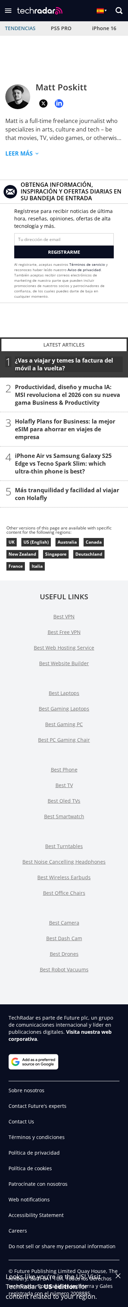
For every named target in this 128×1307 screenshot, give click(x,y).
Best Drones (64, 953)
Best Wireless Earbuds (64, 877)
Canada (94, 542)
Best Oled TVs (64, 800)
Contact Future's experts (37, 1106)
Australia (67, 542)
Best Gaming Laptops (64, 708)
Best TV (64, 785)
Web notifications (29, 1199)
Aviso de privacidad (84, 269)
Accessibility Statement (36, 1215)
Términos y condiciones (37, 1137)
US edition (60, 1286)
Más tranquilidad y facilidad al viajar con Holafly (67, 494)
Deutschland (88, 554)
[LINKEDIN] (59, 103)
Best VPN (64, 616)
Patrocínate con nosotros (38, 1183)
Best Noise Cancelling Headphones (64, 861)
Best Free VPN (64, 632)
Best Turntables (64, 846)
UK (12, 542)
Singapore (55, 554)
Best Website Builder (64, 663)
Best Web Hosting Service (64, 647)
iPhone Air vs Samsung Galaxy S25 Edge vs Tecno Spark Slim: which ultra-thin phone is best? (63, 463)
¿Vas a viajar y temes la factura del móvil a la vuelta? (64, 364)
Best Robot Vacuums (64, 969)
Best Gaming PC (64, 724)
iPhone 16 (104, 28)
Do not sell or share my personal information (62, 1246)
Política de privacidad (34, 1152)
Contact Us (21, 1121)
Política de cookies (30, 1168)
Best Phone (64, 769)
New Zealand (22, 554)
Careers (18, 1230)
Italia (37, 566)
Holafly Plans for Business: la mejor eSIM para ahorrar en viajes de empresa (65, 429)
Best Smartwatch (64, 816)
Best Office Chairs (64, 893)
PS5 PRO (61, 28)
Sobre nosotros (26, 1090)
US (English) (36, 542)
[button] (8, 10)
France (16, 566)
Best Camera (64, 922)
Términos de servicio (87, 264)
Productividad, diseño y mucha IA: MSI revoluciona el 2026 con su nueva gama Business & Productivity (67, 394)
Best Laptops (64, 693)
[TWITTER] (43, 103)
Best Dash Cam (64, 938)
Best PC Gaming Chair (64, 739)
